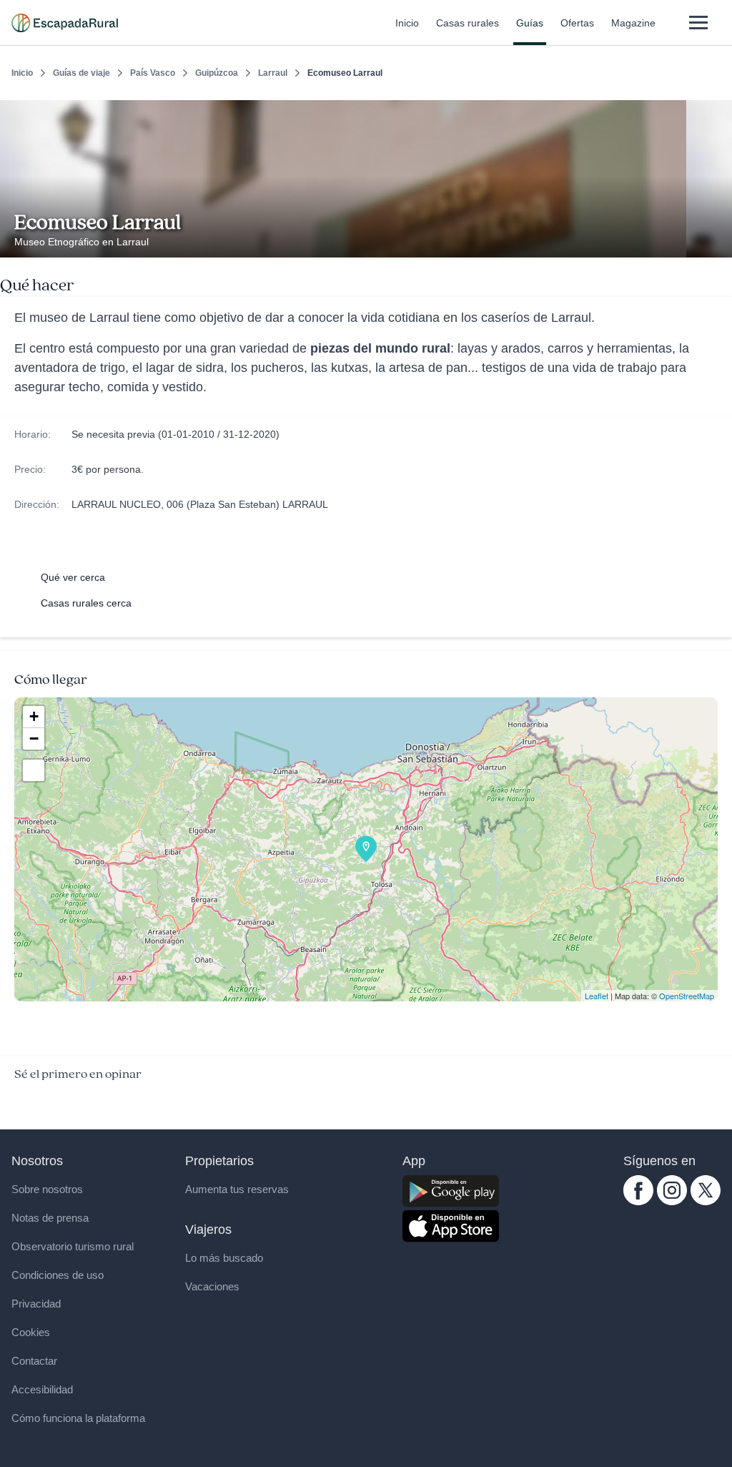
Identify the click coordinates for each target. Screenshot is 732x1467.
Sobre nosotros (47, 1189)
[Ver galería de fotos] (717, 241)
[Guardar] (716, 111)
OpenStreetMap (686, 995)
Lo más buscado (224, 1258)
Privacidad (36, 1303)
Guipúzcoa (216, 73)
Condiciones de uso (57, 1275)
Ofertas (577, 23)
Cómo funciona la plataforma (78, 1418)
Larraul (272, 73)
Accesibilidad (42, 1389)
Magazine (633, 23)
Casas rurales (467, 23)
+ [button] (34, 716)
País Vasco (152, 73)
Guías (529, 23)
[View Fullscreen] (33, 770)
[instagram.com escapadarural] (672, 1201)
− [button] (34, 738)
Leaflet (596, 995)
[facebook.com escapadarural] (638, 1201)
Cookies (30, 1332)
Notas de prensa (50, 1218)
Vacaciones (212, 1286)
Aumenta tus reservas (237, 1189)
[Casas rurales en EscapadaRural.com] (64, 23)
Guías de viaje (81, 73)
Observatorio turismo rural (72, 1246)
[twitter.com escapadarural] (706, 1201)
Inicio (407, 23)
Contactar (34, 1361)
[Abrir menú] (698, 22)
